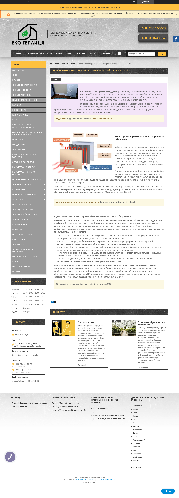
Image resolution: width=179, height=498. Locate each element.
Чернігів (136, 460)
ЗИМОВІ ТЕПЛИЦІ (20, 219)
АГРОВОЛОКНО (19, 150)
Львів (135, 450)
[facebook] (52, 302)
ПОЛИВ (15, 120)
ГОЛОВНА (18, 54)
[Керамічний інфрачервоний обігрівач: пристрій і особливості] (64, 91)
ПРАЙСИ (16, 80)
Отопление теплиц (69, 64)
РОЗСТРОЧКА (18, 70)
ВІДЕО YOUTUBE (63, 54)
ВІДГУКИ (16, 272)
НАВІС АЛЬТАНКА (20, 115)
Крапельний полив (100, 408)
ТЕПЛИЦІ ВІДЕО (19, 244)
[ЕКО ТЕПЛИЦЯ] (28, 34)
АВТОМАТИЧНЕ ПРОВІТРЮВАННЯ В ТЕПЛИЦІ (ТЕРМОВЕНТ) (27, 133)
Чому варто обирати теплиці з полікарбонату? (152, 323)
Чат (170, 491)
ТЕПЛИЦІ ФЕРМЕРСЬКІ (22, 95)
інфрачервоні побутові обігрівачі (117, 202)
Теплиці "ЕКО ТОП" (20, 406)
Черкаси (136, 447)
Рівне (135, 464)
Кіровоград (137, 467)
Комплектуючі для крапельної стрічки (108, 415)
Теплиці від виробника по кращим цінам (29, 403)
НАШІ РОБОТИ (18, 239)
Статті (56, 64)
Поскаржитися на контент (85, 480)
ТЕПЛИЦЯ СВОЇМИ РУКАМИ (24, 214)
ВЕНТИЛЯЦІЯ (18, 140)
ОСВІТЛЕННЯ (18, 199)
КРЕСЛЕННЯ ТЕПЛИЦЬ (22, 234)
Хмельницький (139, 440)
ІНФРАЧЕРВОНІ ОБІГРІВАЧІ (24, 167)
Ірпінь (135, 409)
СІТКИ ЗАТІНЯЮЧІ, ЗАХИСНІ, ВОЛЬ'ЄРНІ (24, 156)
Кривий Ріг (137, 406)
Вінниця (136, 423)
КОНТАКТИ (108, 54)
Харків (135, 413)
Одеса (135, 419)
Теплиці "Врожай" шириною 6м (65, 403)
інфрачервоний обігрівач (79, 119)
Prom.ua (102, 477)
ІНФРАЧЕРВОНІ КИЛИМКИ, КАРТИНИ (23, 173)
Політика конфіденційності (106, 480)
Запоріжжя (137, 430)
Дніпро (135, 416)
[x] (55, 302)
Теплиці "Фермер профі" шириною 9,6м (69, 410)
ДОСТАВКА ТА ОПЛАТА (87, 54)
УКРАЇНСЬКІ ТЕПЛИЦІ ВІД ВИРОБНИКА (23, 250)
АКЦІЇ (14, 75)
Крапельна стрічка (100, 412)
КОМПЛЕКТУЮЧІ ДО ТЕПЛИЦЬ (25, 100)
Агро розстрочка (86, 322)
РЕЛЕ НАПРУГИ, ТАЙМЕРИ (24, 195)
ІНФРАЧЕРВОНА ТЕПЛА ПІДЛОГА (26, 180)
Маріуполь (137, 457)
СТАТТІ (15, 262)
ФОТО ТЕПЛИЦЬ (19, 224)
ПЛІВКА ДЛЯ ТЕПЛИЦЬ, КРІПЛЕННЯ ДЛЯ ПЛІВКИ (23, 126)
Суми (135, 436)
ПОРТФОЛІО (17, 229)
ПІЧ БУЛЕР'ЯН (18, 190)
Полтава (136, 443)
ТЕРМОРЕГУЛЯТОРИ (21, 185)
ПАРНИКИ (16, 105)
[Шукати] (162, 54)
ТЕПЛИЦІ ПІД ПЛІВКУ (21, 90)
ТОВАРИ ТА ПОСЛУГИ (38, 54)
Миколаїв (137, 454)
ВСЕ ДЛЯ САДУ (18, 145)
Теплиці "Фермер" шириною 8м (65, 406)
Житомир (137, 433)
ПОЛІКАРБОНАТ (19, 110)
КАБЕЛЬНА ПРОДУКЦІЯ (22, 204)
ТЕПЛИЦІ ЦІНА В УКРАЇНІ (23, 209)
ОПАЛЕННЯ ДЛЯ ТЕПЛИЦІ (23, 162)
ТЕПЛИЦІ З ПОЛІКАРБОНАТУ (24, 85)
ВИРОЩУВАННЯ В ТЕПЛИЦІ (24, 257)
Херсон (136, 426)
